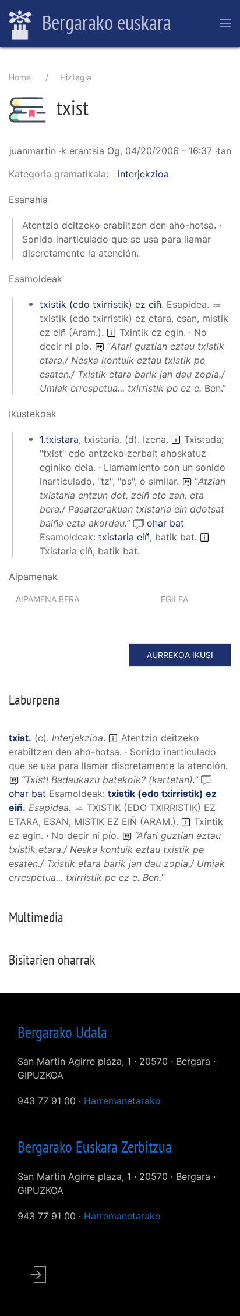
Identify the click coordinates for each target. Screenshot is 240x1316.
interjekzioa (143, 174)
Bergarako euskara (104, 22)
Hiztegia (75, 77)
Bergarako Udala (62, 1032)
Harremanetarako (122, 1101)
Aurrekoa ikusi (180, 655)
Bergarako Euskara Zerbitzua (94, 1146)
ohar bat (165, 523)
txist (19, 738)
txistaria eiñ (124, 537)
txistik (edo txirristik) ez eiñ (100, 304)
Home (20, 77)
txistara (62, 439)
